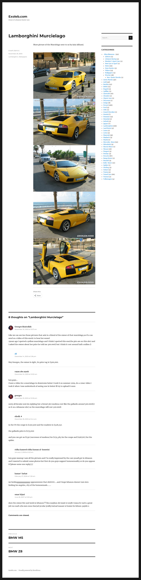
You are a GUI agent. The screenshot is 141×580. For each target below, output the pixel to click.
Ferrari (105, 105)
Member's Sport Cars (112, 61)
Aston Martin (108, 80)
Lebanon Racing (110, 59)
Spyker (105, 165)
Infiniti (105, 121)
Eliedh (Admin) (13, 50)
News (107, 66)
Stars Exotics (109, 68)
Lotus (105, 133)
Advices (107, 57)
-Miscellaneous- (109, 54)
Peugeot (106, 151)
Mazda (105, 140)
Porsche (106, 156)
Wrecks (107, 75)
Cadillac (106, 91)
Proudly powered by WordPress (29, 570)
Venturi (106, 177)
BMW (105, 87)
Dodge (105, 103)
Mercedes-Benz (109, 142)
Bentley (106, 84)
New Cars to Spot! (111, 64)
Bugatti (105, 89)
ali (16, 354)
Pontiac (106, 154)
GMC (105, 110)
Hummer (106, 117)
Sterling (106, 167)
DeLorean (106, 100)
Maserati (106, 135)
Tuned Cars (107, 174)
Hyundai (106, 119)
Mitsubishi (107, 144)
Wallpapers (23, 57)
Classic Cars (107, 98)
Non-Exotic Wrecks (114, 77)
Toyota (105, 172)
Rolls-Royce (107, 163)
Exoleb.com (17, 16)
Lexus (105, 131)
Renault (106, 161)
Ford (105, 107)
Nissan (105, 149)
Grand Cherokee (109, 112)
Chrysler (106, 96)
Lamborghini (13, 57)
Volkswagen (107, 179)
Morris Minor (108, 147)
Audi (105, 82)
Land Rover (107, 128)
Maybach (106, 137)
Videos (107, 70)
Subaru (105, 170)
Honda (105, 114)
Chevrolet (106, 94)
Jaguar (105, 124)
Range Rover (107, 158)
